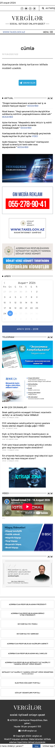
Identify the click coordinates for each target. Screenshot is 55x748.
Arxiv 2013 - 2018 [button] (27, 328)
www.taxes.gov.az (14, 31)
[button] (48, 32)
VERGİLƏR (27, 18)
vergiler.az (37, 735)
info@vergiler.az (29, 730)
